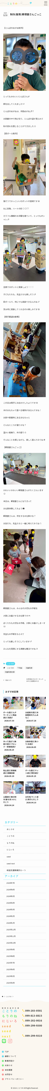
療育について (10, 1056)
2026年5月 (10, 896)
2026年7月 (10, 883)
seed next (11, 863)
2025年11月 (11, 936)
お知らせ (8, 1065)
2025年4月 (10, 983)
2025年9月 (10, 949)
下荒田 (19, 668)
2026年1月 (10, 923)
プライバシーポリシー (14, 1079)
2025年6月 (10, 969)
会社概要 (8, 1070)
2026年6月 (10, 889)
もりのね (10, 843)
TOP (7, 1051)
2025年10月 (11, 943)
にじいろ (10, 849)
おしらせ (10, 829)
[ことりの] (16, 3)
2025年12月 (11, 929)
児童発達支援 (10, 672)
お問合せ (8, 1074)
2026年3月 (10, 909)
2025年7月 (10, 963)
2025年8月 (10, 956)
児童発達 (29, 668)
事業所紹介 (9, 1060)
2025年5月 (10, 976)
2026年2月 (10, 916)
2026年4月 (10, 903)
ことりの (10, 663)
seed (9, 856)
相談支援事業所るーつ (16, 870)
